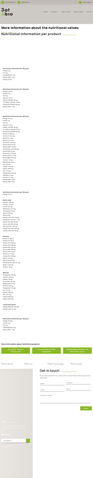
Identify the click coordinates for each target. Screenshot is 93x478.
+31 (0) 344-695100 (10, 2)
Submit (28, 441)
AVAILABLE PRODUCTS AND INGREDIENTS (46, 351)
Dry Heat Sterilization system (48, 438)
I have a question (87, 2)
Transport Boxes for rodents (48, 429)
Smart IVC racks (44, 435)
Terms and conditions (48, 458)
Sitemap (56, 458)
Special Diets (43, 432)
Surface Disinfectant (45, 444)
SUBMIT (86, 408)
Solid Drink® (43, 426)
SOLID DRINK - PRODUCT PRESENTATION (16, 351)
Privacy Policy (38, 458)
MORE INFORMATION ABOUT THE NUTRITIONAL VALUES (77, 351)
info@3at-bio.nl (25, 2)
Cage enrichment (44, 441)
